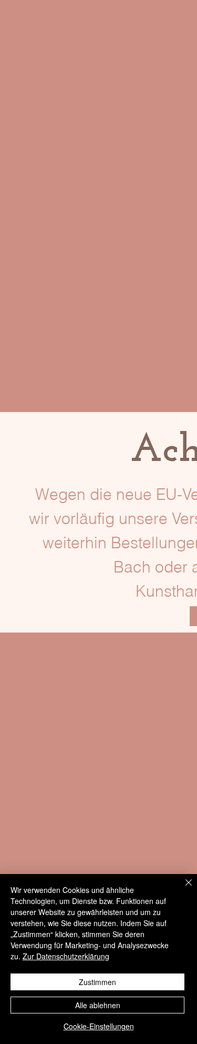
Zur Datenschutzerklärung (66, 956)
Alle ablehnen (97, 1005)
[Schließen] (182, 888)
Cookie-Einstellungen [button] (99, 1026)
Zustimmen (97, 982)
